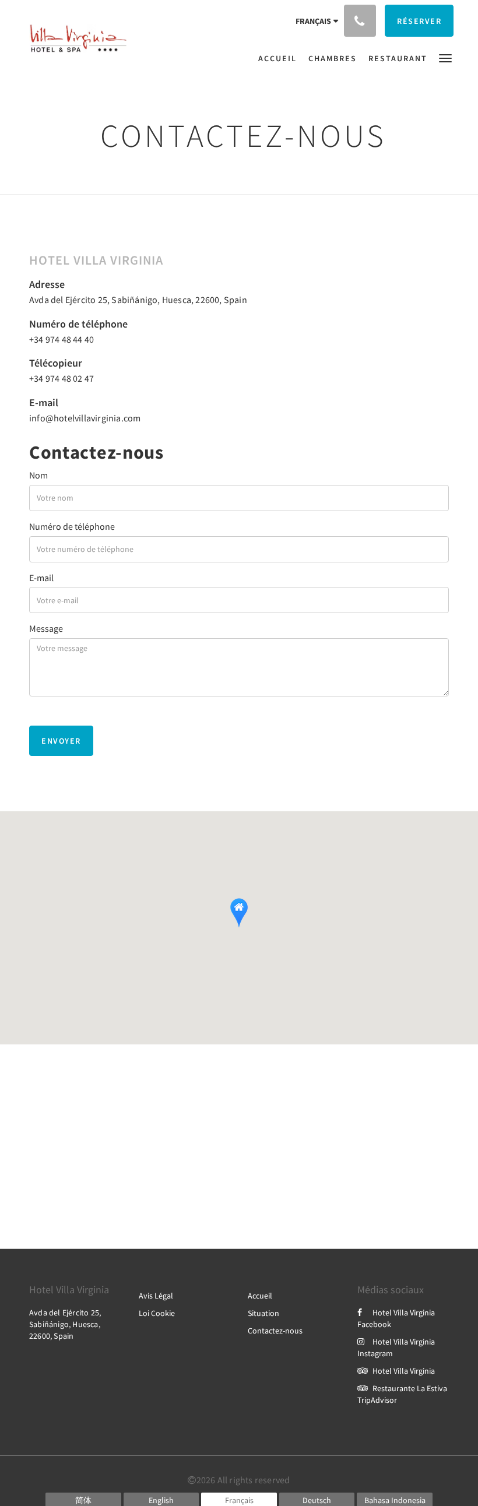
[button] (445, 57)
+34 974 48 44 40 (61, 339)
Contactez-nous (275, 1330)
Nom (38, 475)
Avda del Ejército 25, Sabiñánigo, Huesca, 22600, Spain (138, 299)
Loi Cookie (157, 1313)
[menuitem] (280, 58)
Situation (263, 1313)
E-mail (41, 577)
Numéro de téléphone (72, 526)
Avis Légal (156, 1295)
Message (46, 628)
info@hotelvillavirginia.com (84, 418)
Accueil (260, 1295)
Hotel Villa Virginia (403, 1371)
